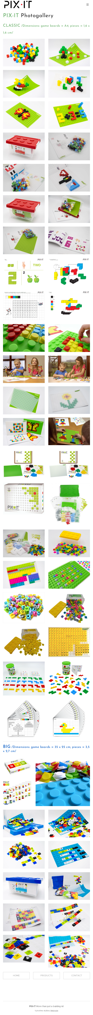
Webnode (54, 1011)
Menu (87, 4)
